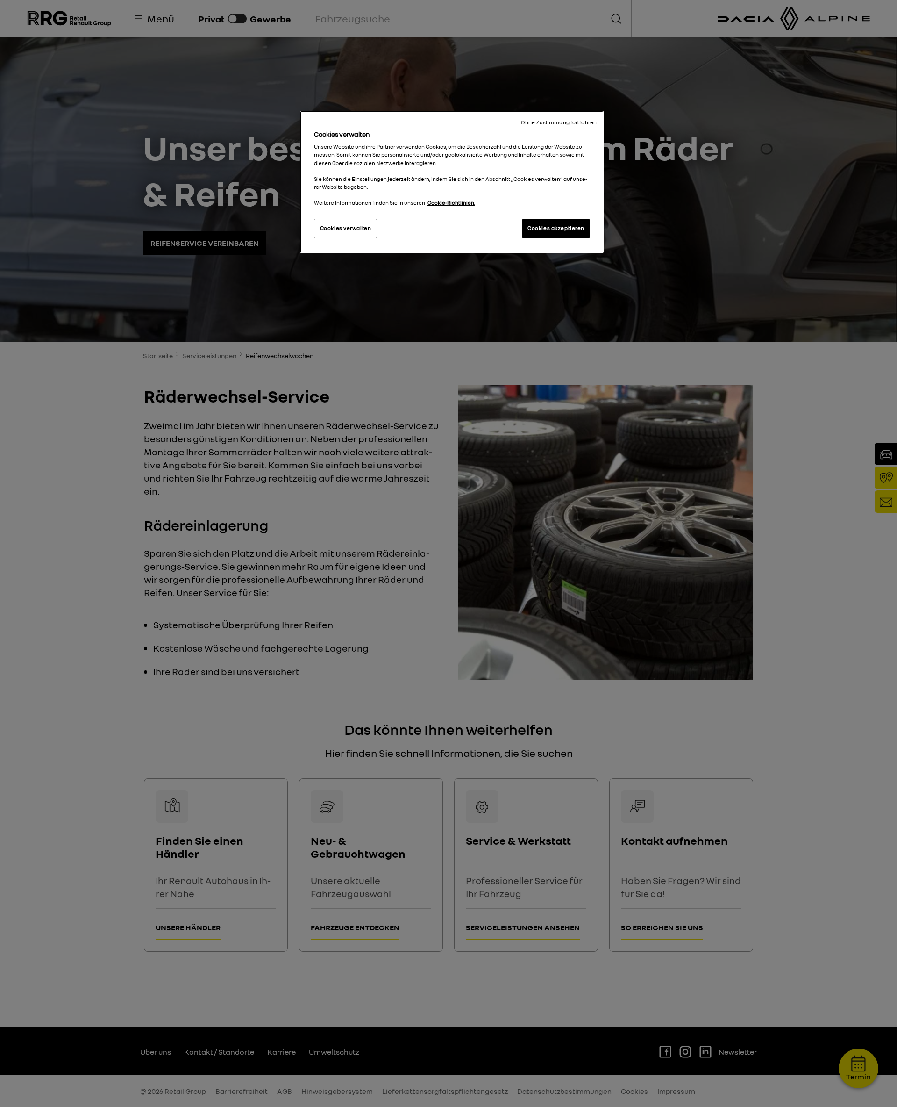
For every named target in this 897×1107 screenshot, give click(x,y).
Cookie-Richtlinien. (451, 203)
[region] (452, 182)
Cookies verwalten (345, 228)
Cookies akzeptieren (555, 228)
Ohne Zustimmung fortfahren (559, 122)
